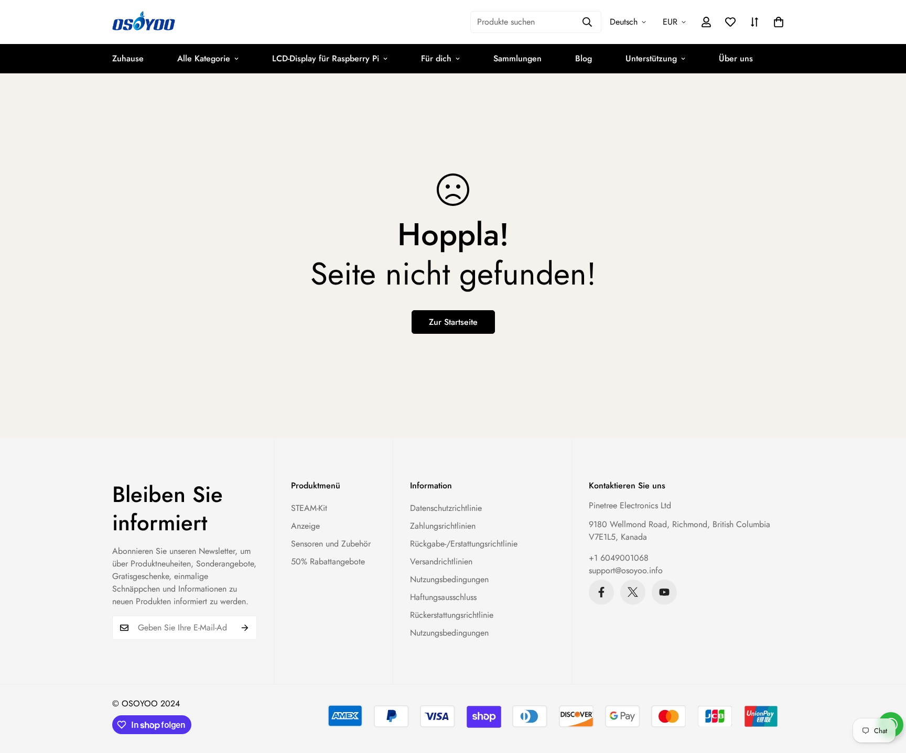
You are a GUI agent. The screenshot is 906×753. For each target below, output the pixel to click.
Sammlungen (517, 58)
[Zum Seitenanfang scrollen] (885, 696)
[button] (779, 22)
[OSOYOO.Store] (143, 22)
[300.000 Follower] (601, 592)
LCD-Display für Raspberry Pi (325, 58)
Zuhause (128, 58)
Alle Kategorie (203, 58)
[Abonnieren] (245, 628)
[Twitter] (632, 592)
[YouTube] (664, 592)
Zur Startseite (453, 322)
